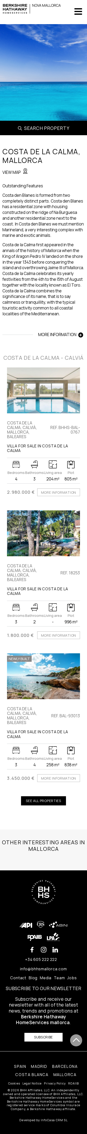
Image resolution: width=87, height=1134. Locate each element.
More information (58, 492)
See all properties (43, 800)
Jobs (72, 977)
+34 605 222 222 (41, 959)
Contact (18, 977)
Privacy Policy (55, 1083)
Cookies (14, 1083)
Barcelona (65, 1066)
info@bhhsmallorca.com (43, 969)
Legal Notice (32, 1083)
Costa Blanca (31, 1074)
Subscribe (43, 1037)
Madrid (39, 1066)
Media (45, 977)
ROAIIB (73, 1083)
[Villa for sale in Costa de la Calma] (43, 390)
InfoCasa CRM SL (54, 1120)
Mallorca (65, 1074)
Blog (33, 977)
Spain (20, 1066)
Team (59, 977)
